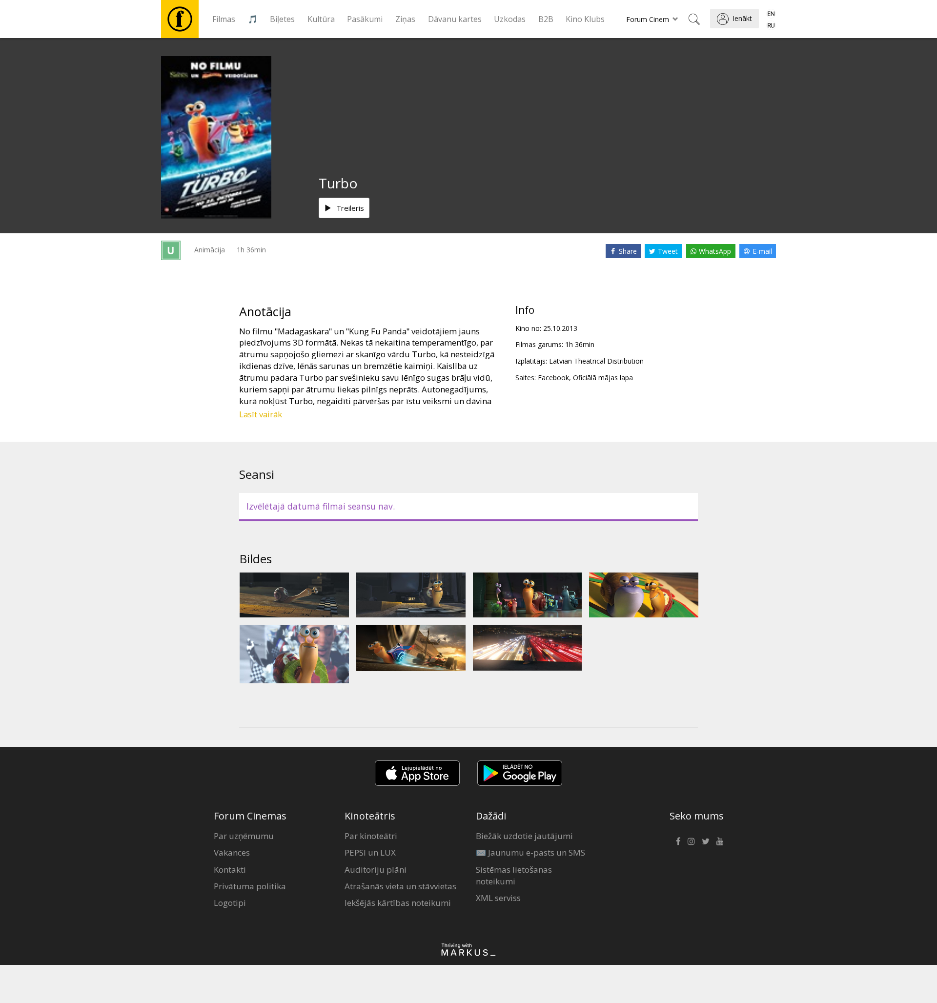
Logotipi (230, 902)
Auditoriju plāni (376, 869)
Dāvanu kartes (455, 19)
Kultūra (321, 19)
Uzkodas (510, 19)
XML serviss (498, 897)
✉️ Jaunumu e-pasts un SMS (530, 852)
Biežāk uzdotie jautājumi (524, 835)
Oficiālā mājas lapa (603, 377)
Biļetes (282, 19)
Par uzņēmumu (244, 835)
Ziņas (405, 19)
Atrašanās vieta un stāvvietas (400, 886)
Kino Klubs (585, 19)
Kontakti (230, 869)
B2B (545, 19)
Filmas (223, 19)
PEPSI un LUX (370, 852)
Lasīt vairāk (260, 414)
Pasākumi (365, 19)
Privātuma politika (250, 886)
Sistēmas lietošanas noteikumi (514, 875)
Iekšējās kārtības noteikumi (398, 902)
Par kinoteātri (371, 835)
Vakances (232, 852)
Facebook (553, 377)
